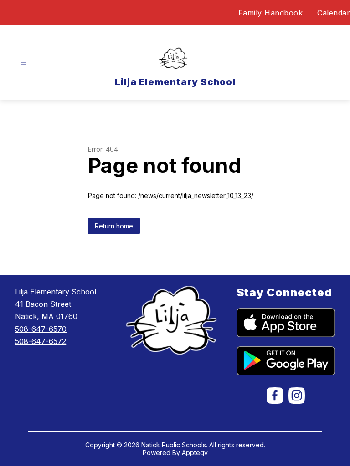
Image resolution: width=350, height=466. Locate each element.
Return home (114, 226)
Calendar (333, 12)
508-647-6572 (40, 341)
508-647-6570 (41, 329)
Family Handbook (270, 12)
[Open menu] (23, 63)
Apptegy (195, 452)
